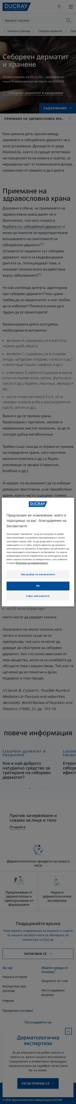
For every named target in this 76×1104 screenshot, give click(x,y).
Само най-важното (38, 596)
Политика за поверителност (32, 563)
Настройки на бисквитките (38, 574)
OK (38, 586)
